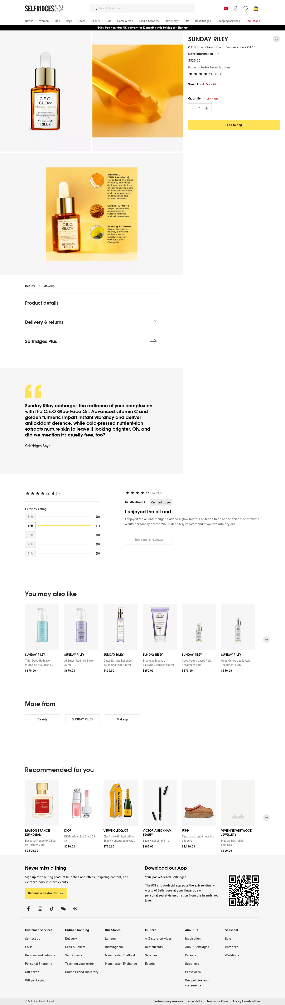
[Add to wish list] (276, 39)
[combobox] (146, 8)
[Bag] (256, 8)
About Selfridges (197, 947)
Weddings (232, 955)
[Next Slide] (266, 640)
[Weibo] (75, 911)
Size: (196, 84)
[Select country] (226, 8)
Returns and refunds (40, 955)
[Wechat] (63, 911)
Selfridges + (73, 955)
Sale (228, 938)
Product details (42, 303)
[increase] (206, 108)
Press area (193, 972)
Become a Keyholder (43, 893)
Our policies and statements (197, 982)
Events (150, 963)
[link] (41, 662)
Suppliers (192, 963)
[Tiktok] (51, 911)
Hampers (231, 947)
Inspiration (193, 938)
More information (200, 54)
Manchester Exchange (121, 963)
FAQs (29, 947)
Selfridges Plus (41, 341)
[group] (142, 639)
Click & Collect (75, 947)
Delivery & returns (44, 322)
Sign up (183, 27)
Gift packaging (35, 980)
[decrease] (193, 108)
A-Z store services (158, 938)
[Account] (236, 8)
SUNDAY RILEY (208, 39)
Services (151, 955)
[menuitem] (29, 21)
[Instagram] (40, 911)
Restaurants (154, 947)
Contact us (32, 938)
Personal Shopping (38, 963)
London (110, 938)
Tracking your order (79, 963)
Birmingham (114, 947)
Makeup (49, 286)
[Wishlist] (246, 8)
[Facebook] (28, 911)
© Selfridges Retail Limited (39, 1001)
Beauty (30, 286)
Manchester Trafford (120, 955)
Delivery (71, 938)
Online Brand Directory (81, 972)
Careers (191, 955)
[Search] (95, 8)
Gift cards (32, 972)
